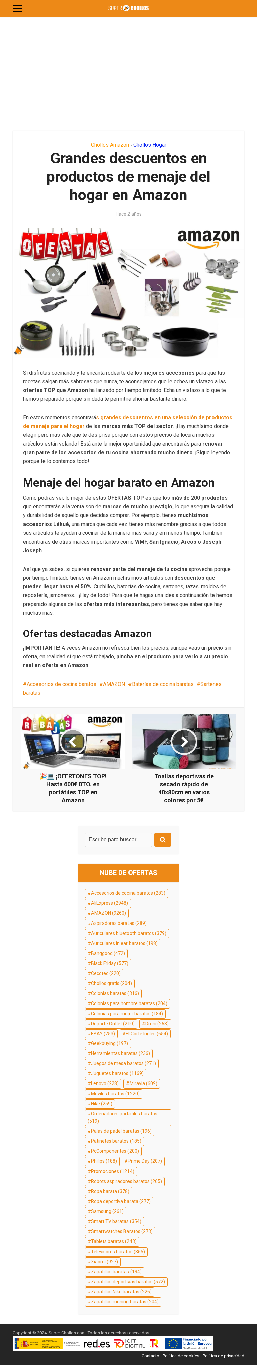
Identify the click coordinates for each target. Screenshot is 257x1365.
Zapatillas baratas (116, 1271)
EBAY (103, 1033)
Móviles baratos (115, 1093)
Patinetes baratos (116, 1141)
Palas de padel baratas (121, 1131)
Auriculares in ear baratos (124, 943)
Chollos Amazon (110, 145)
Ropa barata (110, 1191)
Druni (157, 1023)
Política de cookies (181, 1355)
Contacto (150, 1355)
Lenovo (105, 1083)
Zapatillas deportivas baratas (128, 1281)
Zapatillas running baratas (125, 1301)
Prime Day (145, 1161)
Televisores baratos (118, 1251)
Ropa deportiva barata (121, 1201)
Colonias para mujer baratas (127, 1013)
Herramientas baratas (120, 1053)
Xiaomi (104, 1261)
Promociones (112, 1171)
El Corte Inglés (147, 1033)
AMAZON (114, 684)
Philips (104, 1161)
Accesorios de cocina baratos (61, 684)
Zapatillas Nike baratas (121, 1291)
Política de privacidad (223, 1355)
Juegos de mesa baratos (123, 1063)
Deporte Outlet (113, 1023)
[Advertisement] (128, 74)
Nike (101, 1103)
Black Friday (109, 963)
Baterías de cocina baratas (163, 684)
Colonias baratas (115, 993)
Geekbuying (109, 1043)
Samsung (107, 1211)
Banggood (108, 953)
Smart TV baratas (116, 1221)
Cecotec (106, 973)
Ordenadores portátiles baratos (122, 1117)
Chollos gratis (111, 983)
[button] (17, 8)
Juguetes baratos (117, 1073)
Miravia (143, 1083)
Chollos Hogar (149, 145)
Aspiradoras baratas (119, 923)
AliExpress (109, 903)
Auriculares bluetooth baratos (128, 933)
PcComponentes (115, 1151)
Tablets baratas (114, 1241)
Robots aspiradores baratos (126, 1181)
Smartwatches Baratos (122, 1231)
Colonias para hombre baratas (129, 1003)
